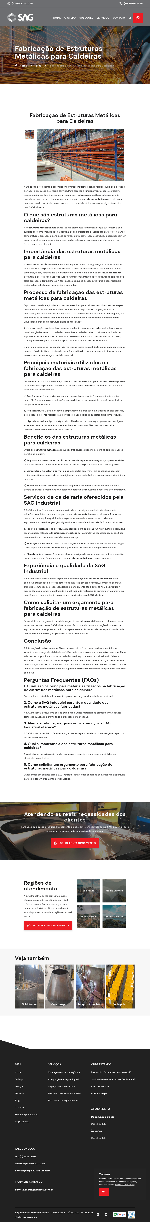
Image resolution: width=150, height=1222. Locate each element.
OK (103, 1192)
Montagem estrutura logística (64, 1072)
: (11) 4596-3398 (25, 1156)
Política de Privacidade (124, 1184)
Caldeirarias (29, 1004)
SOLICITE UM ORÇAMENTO (77, 843)
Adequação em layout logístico (64, 1079)
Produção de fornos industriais (64, 1093)
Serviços (103, 17)
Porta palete (120, 1004)
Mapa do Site (22, 1121)
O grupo (70, 17)
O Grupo (19, 1079)
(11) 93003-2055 (22, 3)
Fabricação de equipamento (63, 1100)
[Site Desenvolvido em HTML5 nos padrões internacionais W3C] (97, 1215)
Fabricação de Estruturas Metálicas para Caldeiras (58, 52)
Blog (17, 1100)
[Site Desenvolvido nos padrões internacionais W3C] (106, 1215)
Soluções (86, 17)
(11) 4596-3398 (133, 3)
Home (57, 17)
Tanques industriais (90, 1004)
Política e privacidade (26, 1114)
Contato (119, 17)
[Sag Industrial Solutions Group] (22, 19)
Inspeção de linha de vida (61, 1086)
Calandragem (59, 1004)
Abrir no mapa (99, 1093)
